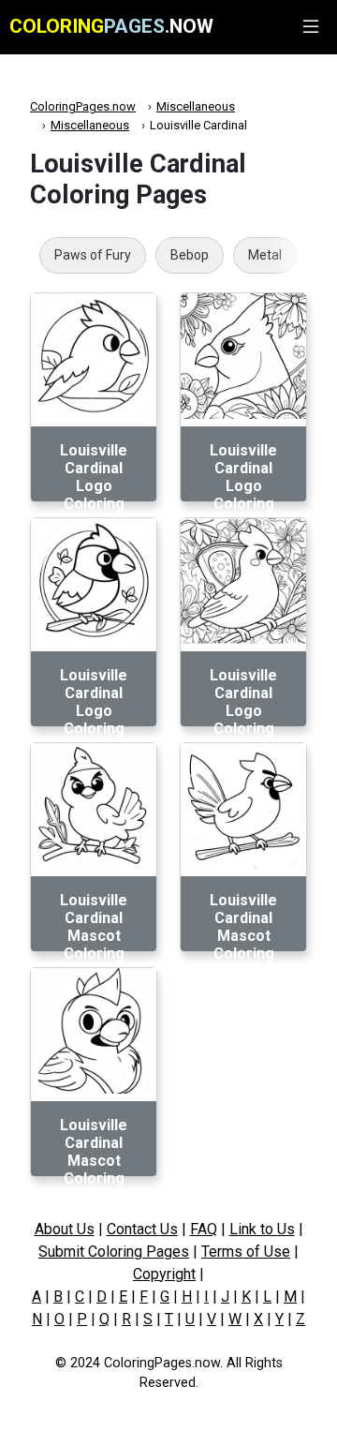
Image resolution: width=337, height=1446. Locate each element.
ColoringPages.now (83, 106)
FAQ (203, 1229)
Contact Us (142, 1229)
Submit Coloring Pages (113, 1251)
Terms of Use (245, 1251)
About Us (65, 1229)
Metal (265, 254)
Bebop (189, 254)
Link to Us (262, 1229)
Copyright (164, 1274)
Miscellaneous (195, 106)
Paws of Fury (92, 254)
